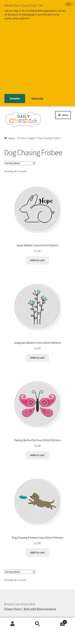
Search (37, 624)
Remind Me (37, 98)
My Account (12, 624)
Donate (15, 98)
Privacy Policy (12, 609)
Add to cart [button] (37, 260)
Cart (58, 620)
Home (11, 138)
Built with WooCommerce (40, 609)
